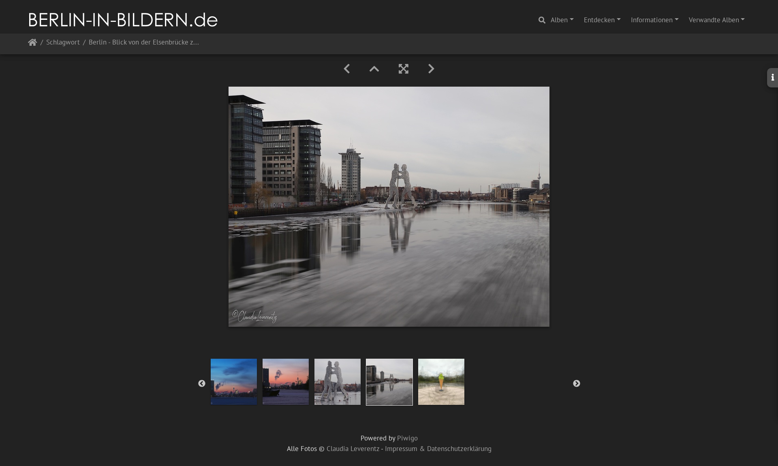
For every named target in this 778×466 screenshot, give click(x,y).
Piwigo (407, 438)
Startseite (32, 44)
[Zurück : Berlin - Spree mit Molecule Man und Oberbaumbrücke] (346, 69)
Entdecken (599, 19)
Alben (559, 19)
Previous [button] (202, 384)
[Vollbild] (403, 69)
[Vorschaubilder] (374, 69)
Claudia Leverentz (353, 448)
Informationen (652, 19)
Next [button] (577, 384)
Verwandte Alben (714, 19)
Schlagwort (63, 43)
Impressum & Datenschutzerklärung (438, 448)
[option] (234, 381)
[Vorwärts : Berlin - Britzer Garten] (431, 69)
